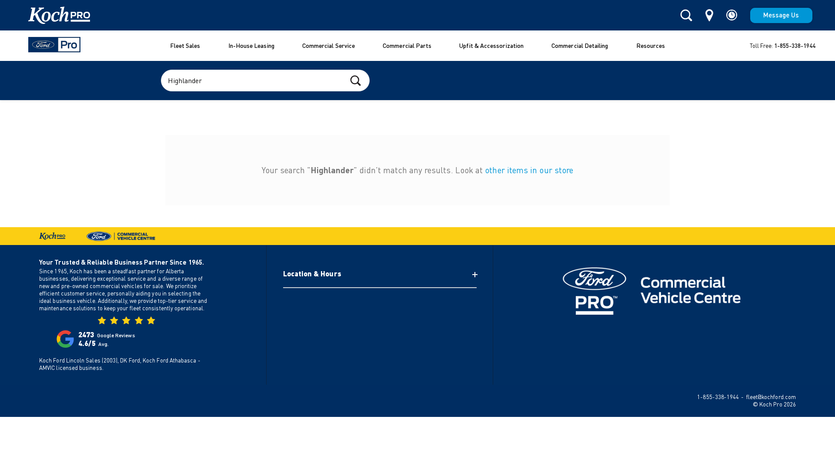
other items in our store (529, 170)
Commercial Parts (407, 45)
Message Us (781, 15)
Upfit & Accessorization (491, 45)
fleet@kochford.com (771, 396)
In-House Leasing (251, 45)
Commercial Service (328, 45)
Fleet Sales (185, 45)
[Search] (686, 15)
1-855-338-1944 (794, 45)
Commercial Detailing (579, 45)
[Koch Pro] (48, 15)
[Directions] (709, 15)
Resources (650, 45)
